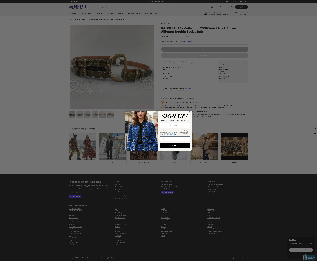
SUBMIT (175, 145)
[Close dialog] (190, 112)
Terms (174, 134)
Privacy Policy (169, 134)
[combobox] (163, 125)
